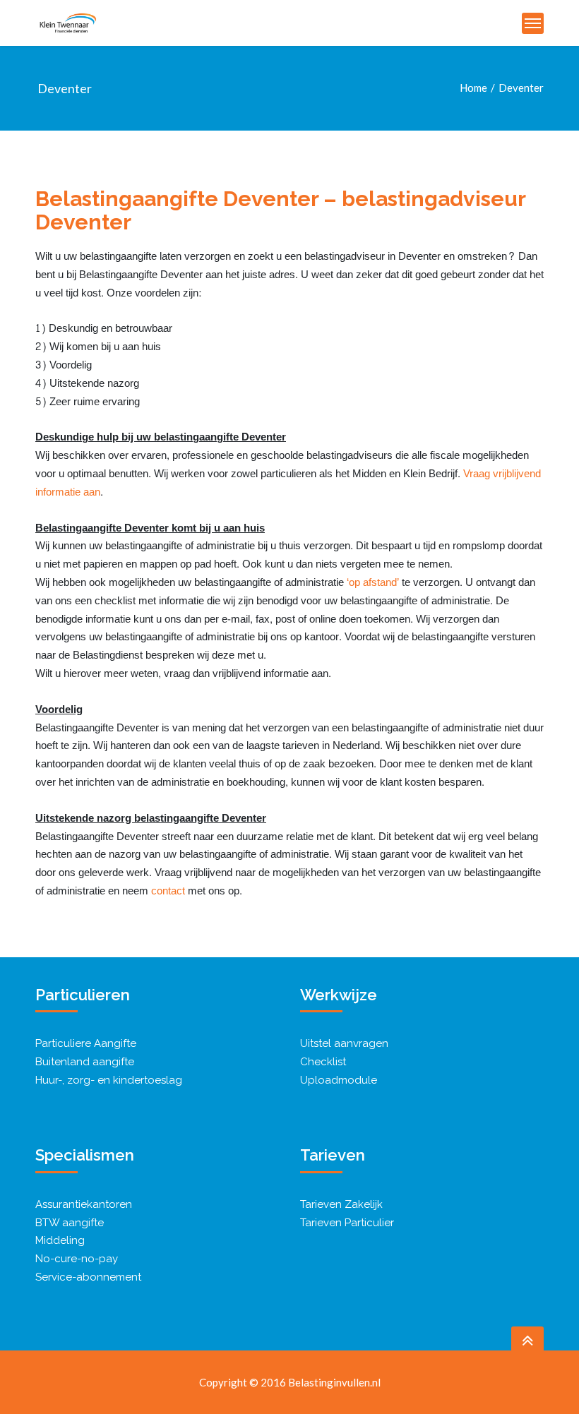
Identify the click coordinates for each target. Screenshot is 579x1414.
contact (168, 891)
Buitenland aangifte (84, 1061)
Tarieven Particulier (347, 1222)
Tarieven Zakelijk (341, 1204)
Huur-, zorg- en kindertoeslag (108, 1080)
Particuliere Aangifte (85, 1043)
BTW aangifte (69, 1222)
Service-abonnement (88, 1277)
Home (473, 87)
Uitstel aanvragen (344, 1043)
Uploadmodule (338, 1080)
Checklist (323, 1061)
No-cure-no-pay (76, 1258)
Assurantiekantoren (83, 1204)
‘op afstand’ (374, 582)
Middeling (60, 1240)
